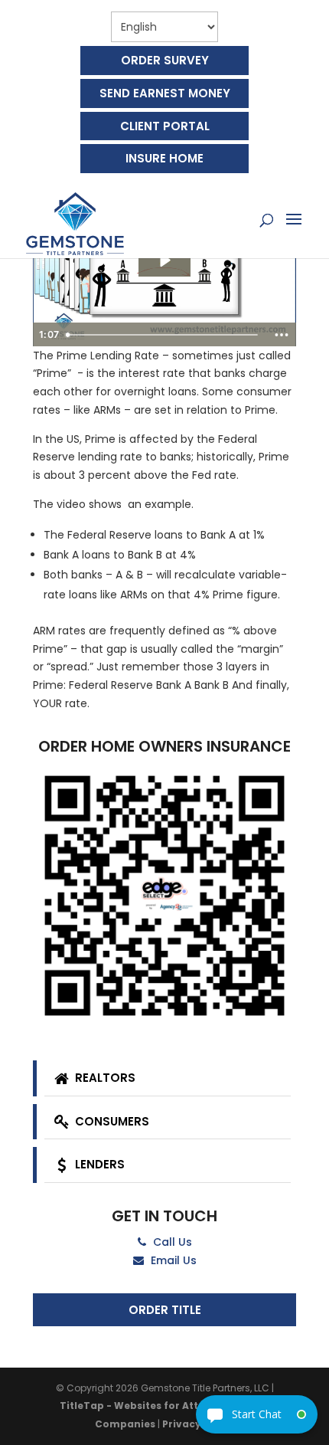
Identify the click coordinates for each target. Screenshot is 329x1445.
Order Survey (165, 60)
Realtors (103, 1078)
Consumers (110, 1121)
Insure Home (164, 158)
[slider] (163, 335)
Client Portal (165, 126)
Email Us (172, 1260)
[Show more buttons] (281, 335)
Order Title (165, 1310)
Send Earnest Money (164, 93)
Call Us (171, 1242)
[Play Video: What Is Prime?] (164, 260)
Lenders (98, 1164)
